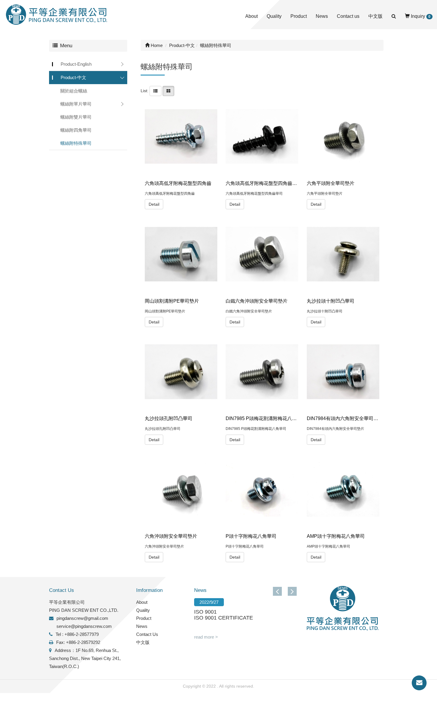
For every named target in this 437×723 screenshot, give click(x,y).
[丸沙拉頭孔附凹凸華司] (181, 371)
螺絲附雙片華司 (76, 117)
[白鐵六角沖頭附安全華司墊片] (262, 254)
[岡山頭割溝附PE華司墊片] (181, 254)
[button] (292, 591)
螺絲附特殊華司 (76, 143)
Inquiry (420, 16)
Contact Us (147, 634)
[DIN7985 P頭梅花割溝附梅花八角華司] (262, 371)
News (322, 16)
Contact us (348, 16)
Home (156, 45)
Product (298, 16)
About (251, 16)
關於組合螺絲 (73, 90)
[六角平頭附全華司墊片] (343, 136)
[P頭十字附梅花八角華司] (262, 489)
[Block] (168, 90)
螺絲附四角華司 (76, 130)
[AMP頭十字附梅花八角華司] (343, 489)
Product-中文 (73, 77)
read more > (206, 636)
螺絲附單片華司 (76, 103)
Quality (274, 16)
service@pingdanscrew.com (84, 626)
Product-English (76, 64)
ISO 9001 (205, 612)
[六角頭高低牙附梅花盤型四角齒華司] (262, 136)
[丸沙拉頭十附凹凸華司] (343, 254)
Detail (154, 204)
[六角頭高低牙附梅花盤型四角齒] (181, 136)
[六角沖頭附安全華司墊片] (181, 489)
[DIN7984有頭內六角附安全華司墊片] (343, 371)
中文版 (375, 16)
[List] (155, 90)
